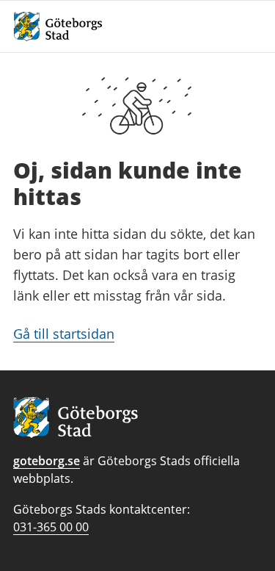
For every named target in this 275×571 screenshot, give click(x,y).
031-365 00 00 (51, 527)
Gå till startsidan (63, 333)
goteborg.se (46, 461)
